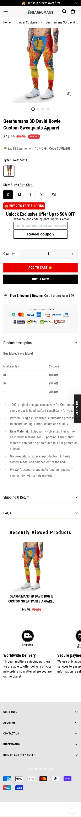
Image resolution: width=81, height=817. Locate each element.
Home (7, 22)
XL (42, 194)
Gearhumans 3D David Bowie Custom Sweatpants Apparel (31, 598)
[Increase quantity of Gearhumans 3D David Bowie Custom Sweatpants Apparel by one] (72, 254)
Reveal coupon (40, 234)
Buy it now (40, 279)
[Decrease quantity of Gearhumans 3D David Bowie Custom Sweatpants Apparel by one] (24, 254)
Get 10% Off (77, 409)
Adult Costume (28, 22)
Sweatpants (9, 171)
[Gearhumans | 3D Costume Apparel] (40, 11)
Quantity (9, 254)
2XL (54, 194)
